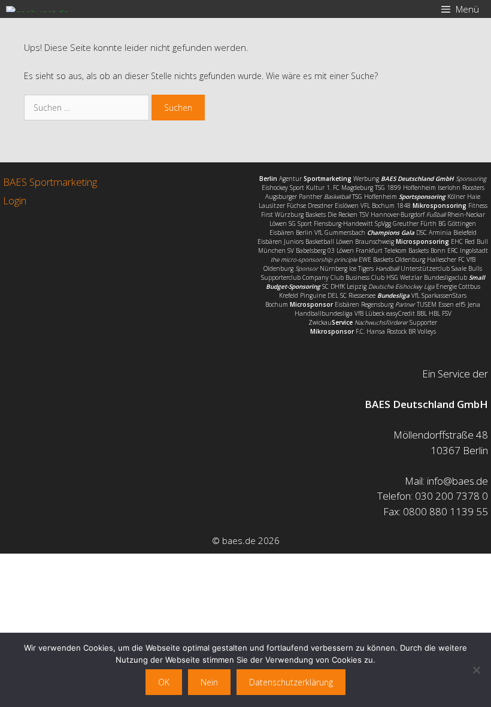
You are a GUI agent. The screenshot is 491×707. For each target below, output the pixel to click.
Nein (209, 682)
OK (163, 682)
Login (14, 200)
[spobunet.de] (37, 9)
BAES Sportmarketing (50, 182)
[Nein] (476, 670)
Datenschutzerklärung (291, 682)
